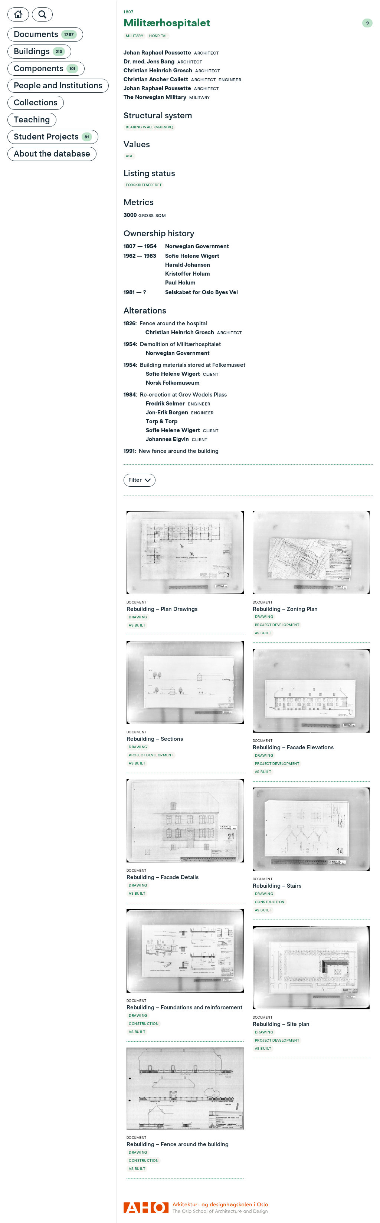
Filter (135, 480)
